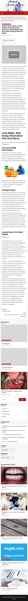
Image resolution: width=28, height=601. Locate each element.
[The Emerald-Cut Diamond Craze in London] (14, 527)
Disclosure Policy (6, 414)
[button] (2, 13)
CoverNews (20, 597)
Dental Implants (6, 343)
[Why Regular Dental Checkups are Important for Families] (14, 501)
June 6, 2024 (8, 565)
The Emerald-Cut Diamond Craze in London (12, 434)
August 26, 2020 (8, 369)
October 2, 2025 (8, 515)
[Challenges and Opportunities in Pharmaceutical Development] (14, 552)
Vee (3, 35)
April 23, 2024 (8, 590)
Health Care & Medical (6, 559)
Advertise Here (5, 411)
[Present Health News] (14, 357)
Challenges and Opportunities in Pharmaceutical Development (13, 438)
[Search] (26, 13)
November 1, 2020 (9, 345)
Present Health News (7, 367)
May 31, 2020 (8, 35)
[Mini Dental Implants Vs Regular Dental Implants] (14, 380)
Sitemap (4, 416)
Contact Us (4, 408)
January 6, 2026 (8, 489)
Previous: (6, 310)
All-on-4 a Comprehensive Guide (9, 441)
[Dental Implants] (14, 333)
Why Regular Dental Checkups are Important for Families (13, 431)
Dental (3, 482)
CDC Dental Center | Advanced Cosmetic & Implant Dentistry (14, 426)
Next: (14, 314)
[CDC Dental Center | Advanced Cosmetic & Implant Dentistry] (14, 475)
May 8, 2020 (8, 394)
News (3, 534)
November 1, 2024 (9, 539)
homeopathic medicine (6, 24)
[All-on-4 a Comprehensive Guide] (14, 578)
